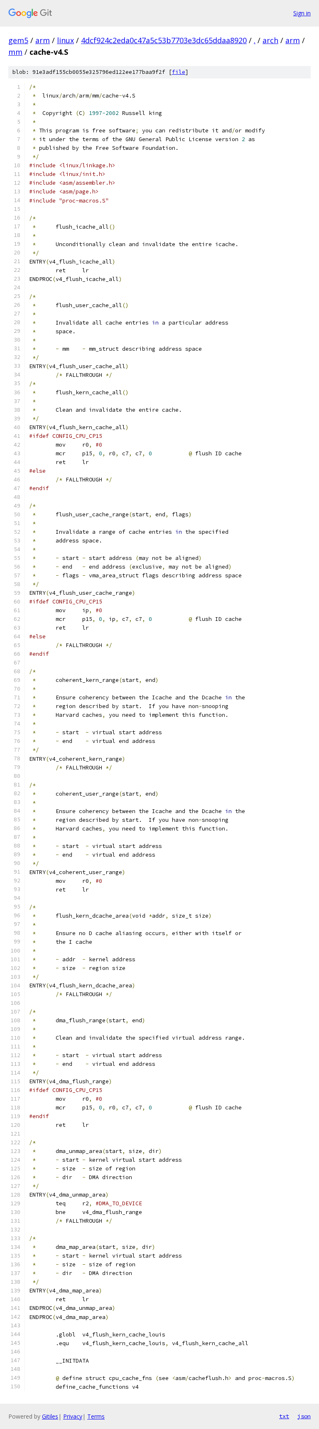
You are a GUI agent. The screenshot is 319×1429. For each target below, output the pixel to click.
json (304, 1416)
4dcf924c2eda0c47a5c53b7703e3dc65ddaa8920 (164, 40)
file (178, 72)
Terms (96, 1416)
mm (15, 52)
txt (284, 1416)
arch (270, 40)
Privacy (72, 1416)
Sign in (302, 13)
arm (42, 40)
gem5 (18, 40)
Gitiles (50, 1416)
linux (65, 40)
